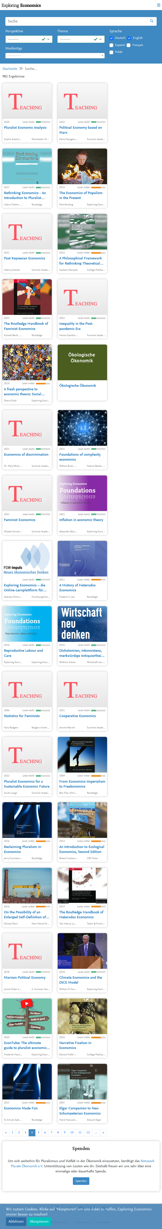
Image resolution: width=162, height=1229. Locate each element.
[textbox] (55, 56)
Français (137, 45)
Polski (118, 52)
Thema (62, 31)
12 (88, 1132)
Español (120, 45)
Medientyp (13, 48)
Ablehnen (16, 1222)
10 (71, 1132)
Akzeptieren (39, 1222)
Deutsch (120, 38)
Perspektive (14, 31)
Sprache (115, 31)
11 (80, 1132)
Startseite (9, 69)
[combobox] (55, 55)
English (138, 38)
